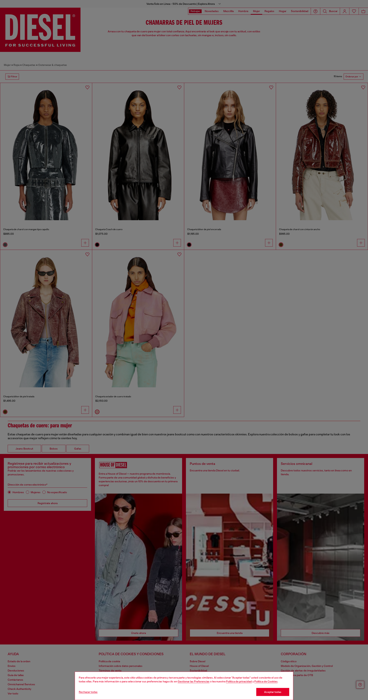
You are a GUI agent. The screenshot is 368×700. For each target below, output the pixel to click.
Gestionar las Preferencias (193, 681)
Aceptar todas (272, 691)
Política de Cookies (266, 681)
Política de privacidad (239, 681)
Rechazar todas (88, 691)
